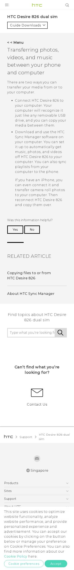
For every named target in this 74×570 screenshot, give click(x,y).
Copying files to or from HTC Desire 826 (29, 275)
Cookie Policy (15, 556)
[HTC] (37, 4)
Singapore (40, 470)
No (32, 229)
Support (26, 437)
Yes (15, 229)
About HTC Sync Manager (30, 294)
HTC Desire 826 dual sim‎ (54, 437)
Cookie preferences (23, 564)
